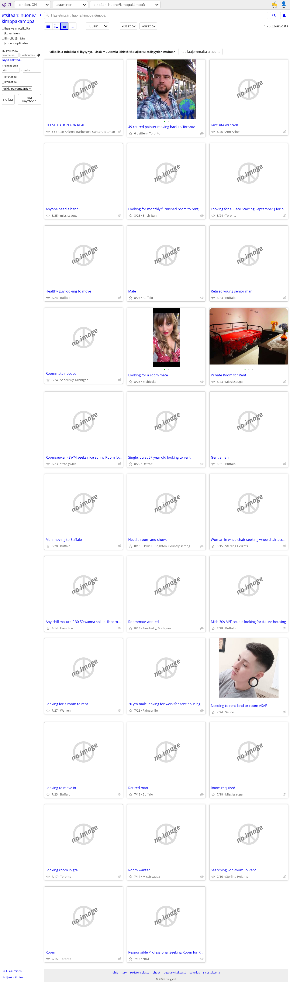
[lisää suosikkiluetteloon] (48, 131)
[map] (72, 26)
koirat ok (11, 82)
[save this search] (284, 15)
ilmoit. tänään (15, 38)
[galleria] (64, 26)
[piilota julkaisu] (119, 131)
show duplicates (16, 43)
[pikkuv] (56, 26)
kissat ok (11, 77)
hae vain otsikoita (17, 28)
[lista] (48, 26)
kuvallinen (12, 33)
